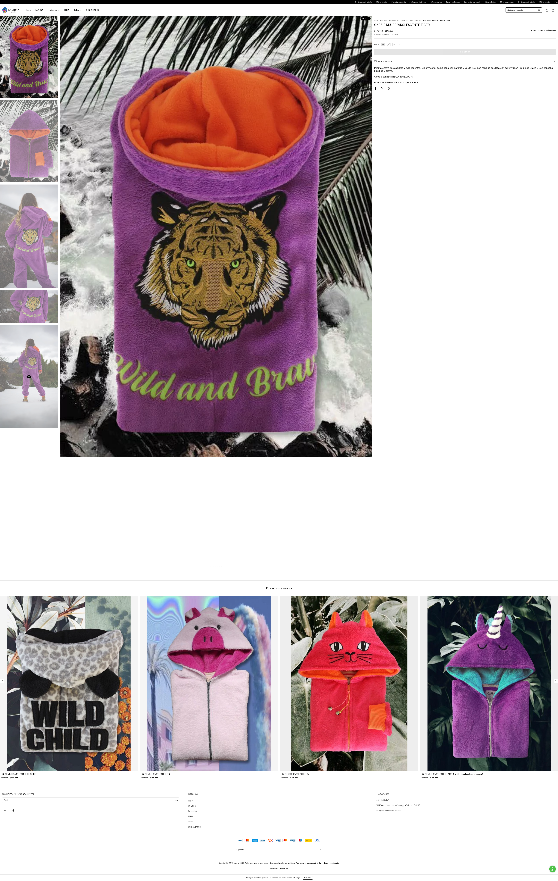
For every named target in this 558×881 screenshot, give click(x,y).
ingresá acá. (311, 863)
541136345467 (383, 800)
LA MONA (39, 10)
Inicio (28, 10)
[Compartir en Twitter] (382, 88)
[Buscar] (539, 10)
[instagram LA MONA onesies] (5, 811)
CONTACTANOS (92, 10)
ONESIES (383, 20)
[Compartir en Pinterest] (389, 88)
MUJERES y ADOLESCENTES (411, 20)
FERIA (66, 10)
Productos (52, 10)
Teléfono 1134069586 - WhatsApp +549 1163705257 (398, 805)
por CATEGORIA (394, 20)
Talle (376, 44)
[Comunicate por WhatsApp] (552, 869)
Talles (76, 10)
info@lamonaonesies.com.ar (389, 810)
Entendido (307, 877)
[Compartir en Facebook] (375, 88)
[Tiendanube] (279, 869)
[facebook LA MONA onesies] (13, 811)
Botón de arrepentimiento (329, 863)
